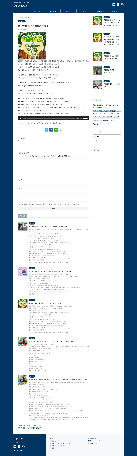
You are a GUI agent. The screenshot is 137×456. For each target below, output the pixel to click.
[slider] (85, 118)
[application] (53, 118)
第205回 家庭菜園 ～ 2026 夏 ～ (103, 120)
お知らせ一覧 (37, 11)
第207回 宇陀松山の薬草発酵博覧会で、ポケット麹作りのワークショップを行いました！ (107, 112)
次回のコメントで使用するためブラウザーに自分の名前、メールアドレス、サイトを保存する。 (50, 204)
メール (21, 188)
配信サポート (52, 11)
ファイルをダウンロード (27, 123)
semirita (22, 141)
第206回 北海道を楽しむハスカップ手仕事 (106, 117)
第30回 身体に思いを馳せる (32, 428)
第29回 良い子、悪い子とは (32, 425)
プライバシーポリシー (96, 441)
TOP (20, 11)
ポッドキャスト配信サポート (60, 443)
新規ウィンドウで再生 (45, 123)
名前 (21, 180)
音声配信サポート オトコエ (21, 442)
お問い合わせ (116, 11)
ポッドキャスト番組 (57, 445)
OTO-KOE (20, 6)
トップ (52, 438)
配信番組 (68, 11)
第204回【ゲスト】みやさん (102, 124)
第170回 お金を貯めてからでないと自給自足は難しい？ (48, 227)
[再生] (21, 118)
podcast (22, 138)
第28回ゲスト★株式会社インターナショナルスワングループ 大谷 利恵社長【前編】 (58, 380)
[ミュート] (81, 118)
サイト (21, 196)
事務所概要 (100, 11)
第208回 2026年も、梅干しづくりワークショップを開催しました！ (111, 22)
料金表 (84, 11)
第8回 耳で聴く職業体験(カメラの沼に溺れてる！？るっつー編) (51, 341)
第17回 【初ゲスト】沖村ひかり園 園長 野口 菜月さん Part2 (51, 271)
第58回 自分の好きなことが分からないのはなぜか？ (47, 303)
